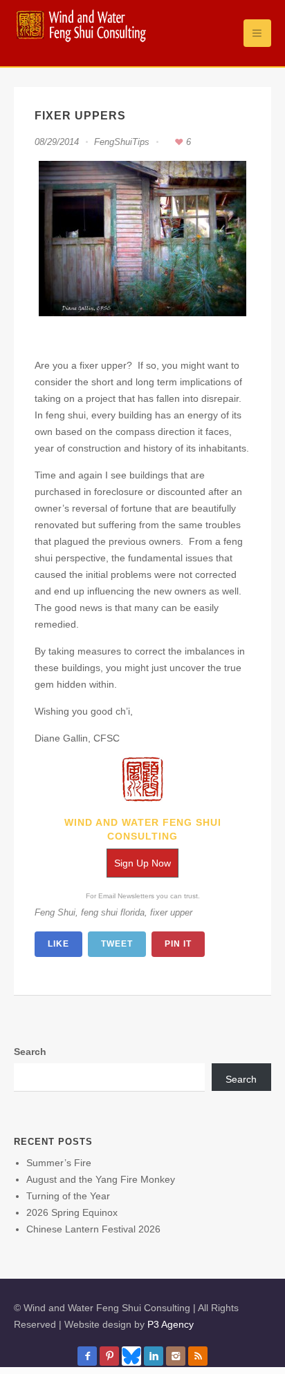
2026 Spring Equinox (72, 1212)
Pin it (178, 944)
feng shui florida (113, 912)
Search (30, 1051)
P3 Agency (170, 1324)
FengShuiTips (121, 142)
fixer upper (171, 912)
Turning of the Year (68, 1195)
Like (58, 944)
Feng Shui (55, 912)
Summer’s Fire (58, 1162)
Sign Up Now (142, 863)
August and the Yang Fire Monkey (100, 1179)
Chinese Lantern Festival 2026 (93, 1229)
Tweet (117, 944)
